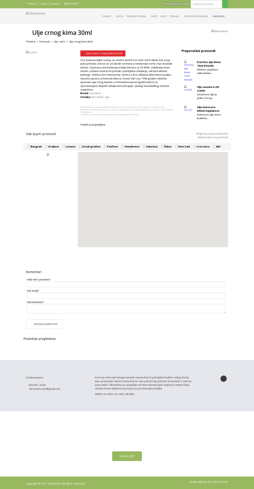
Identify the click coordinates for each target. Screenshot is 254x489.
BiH (217, 146)
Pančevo (112, 146)
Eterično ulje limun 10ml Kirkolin (209, 63)
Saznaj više (127, 456)
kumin (100, 97)
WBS (225, 481)
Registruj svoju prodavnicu (212, 133)
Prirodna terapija (137, 16)
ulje (107, 97)
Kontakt (54, 3)
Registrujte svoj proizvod (212, 137)
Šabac (167, 146)
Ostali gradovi (91, 146)
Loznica (70, 146)
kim (93, 97)
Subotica (151, 146)
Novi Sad (184, 146)
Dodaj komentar (45, 324)
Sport (163, 16)
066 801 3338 (70, 3)
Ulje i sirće (59, 41)
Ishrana (107, 16)
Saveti (154, 16)
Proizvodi (219, 16)
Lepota (120, 16)
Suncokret (95, 93)
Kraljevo (53, 146)
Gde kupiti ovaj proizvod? (104, 53)
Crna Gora (203, 146)
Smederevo (131, 146)
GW (210, 481)
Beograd (36, 146)
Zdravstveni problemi (196, 16)
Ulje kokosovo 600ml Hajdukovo (208, 108)
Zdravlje (175, 16)
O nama (43, 3)
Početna (31, 3)
